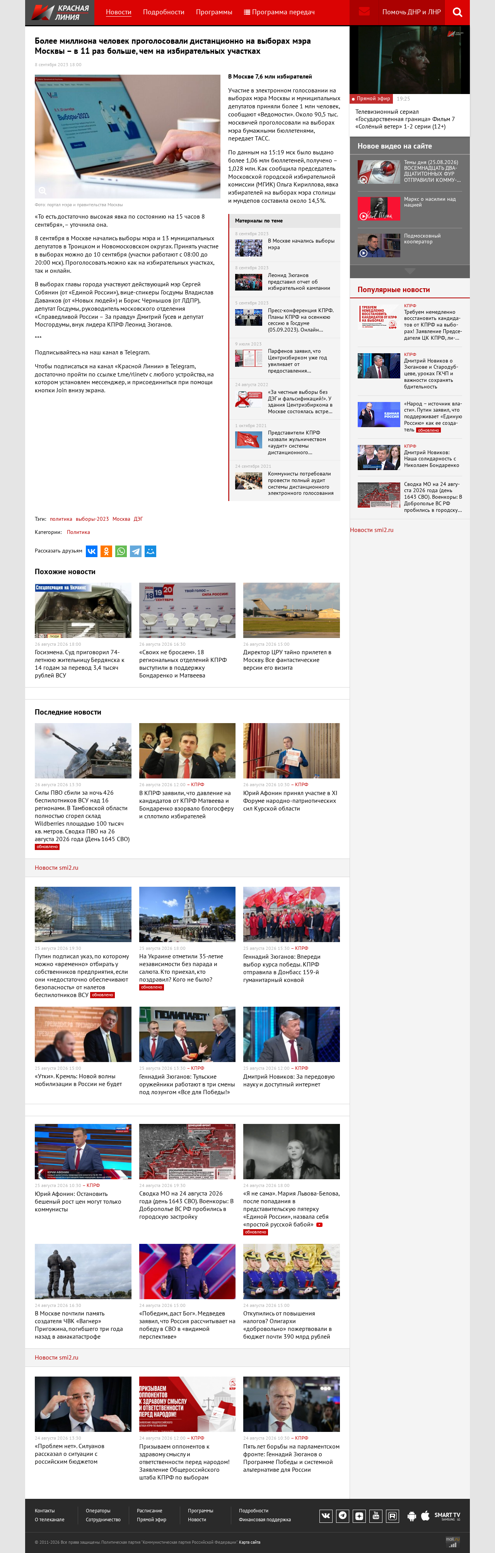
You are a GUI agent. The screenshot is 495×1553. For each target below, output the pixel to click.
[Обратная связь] (364, 12)
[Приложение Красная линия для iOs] (425, 1516)
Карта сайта (249, 1542)
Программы (214, 12)
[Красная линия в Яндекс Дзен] (359, 1516)
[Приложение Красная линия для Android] (412, 1516)
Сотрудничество (103, 1519)
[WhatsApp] (121, 551)
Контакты (45, 1511)
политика (61, 519)
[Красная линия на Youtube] (375, 1516)
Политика (78, 532)
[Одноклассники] (106, 551)
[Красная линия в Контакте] (326, 1516)
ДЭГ (137, 519)
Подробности (163, 12)
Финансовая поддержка (265, 1519)
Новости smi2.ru (57, 867)
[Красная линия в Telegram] (342, 1516)
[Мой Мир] (150, 551)
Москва (120, 519)
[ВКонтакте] (91, 551)
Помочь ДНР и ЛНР (411, 12)
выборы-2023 (91, 519)
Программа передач (283, 12)
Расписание (149, 1511)
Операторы (98, 1511)
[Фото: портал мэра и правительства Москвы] (127, 136)
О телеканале (50, 1519)
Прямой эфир (151, 1519)
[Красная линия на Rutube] (392, 1516)
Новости (118, 12)
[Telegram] (136, 551)
